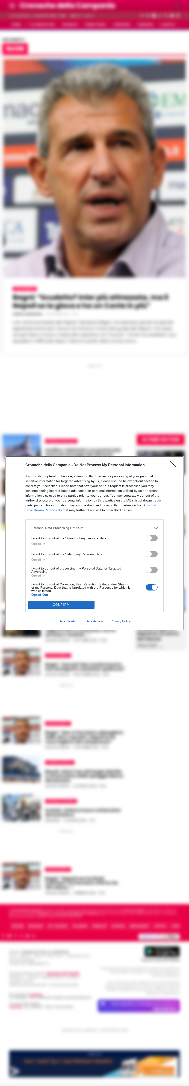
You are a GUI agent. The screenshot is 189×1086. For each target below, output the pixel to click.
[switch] (152, 538)
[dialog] (94, 543)
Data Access (94, 621)
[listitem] (94, 527)
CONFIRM (61, 604)
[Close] (174, 465)
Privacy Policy (121, 621)
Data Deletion (68, 621)
